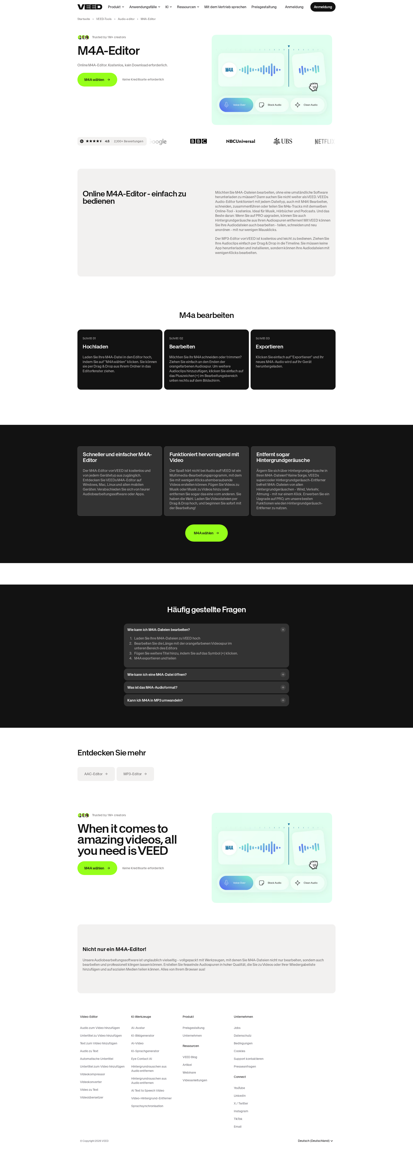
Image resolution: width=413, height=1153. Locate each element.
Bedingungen (243, 1043)
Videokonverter (91, 1082)
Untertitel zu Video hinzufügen (101, 1036)
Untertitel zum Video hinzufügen (102, 1066)
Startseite (83, 19)
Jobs (237, 1028)
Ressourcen (186, 7)
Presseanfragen (245, 1066)
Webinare (189, 1072)
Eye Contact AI (141, 1059)
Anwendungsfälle (143, 7)
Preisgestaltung (264, 7)
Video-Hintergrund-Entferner (151, 1098)
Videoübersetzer (91, 1097)
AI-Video (137, 1043)
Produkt (114, 7)
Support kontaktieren (249, 1059)
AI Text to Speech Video (147, 1090)
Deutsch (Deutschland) (314, 1140)
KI (166, 7)
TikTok (238, 1119)
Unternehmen (192, 1036)
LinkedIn (240, 1096)
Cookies (239, 1051)
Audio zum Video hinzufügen (100, 1028)
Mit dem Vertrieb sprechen (225, 7)
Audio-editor (126, 19)
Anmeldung (294, 7)
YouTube (239, 1088)
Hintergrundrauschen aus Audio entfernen (148, 1069)
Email (237, 1127)
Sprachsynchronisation (147, 1106)
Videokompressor (92, 1074)
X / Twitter (241, 1103)
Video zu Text (89, 1090)
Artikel (187, 1065)
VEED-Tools (104, 19)
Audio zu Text (89, 1051)
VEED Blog (190, 1057)
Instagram (241, 1111)
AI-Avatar (138, 1028)
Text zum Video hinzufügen (98, 1043)
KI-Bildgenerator (142, 1036)
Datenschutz (242, 1036)
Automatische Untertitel (96, 1059)
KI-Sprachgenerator (145, 1051)
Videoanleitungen (195, 1080)
